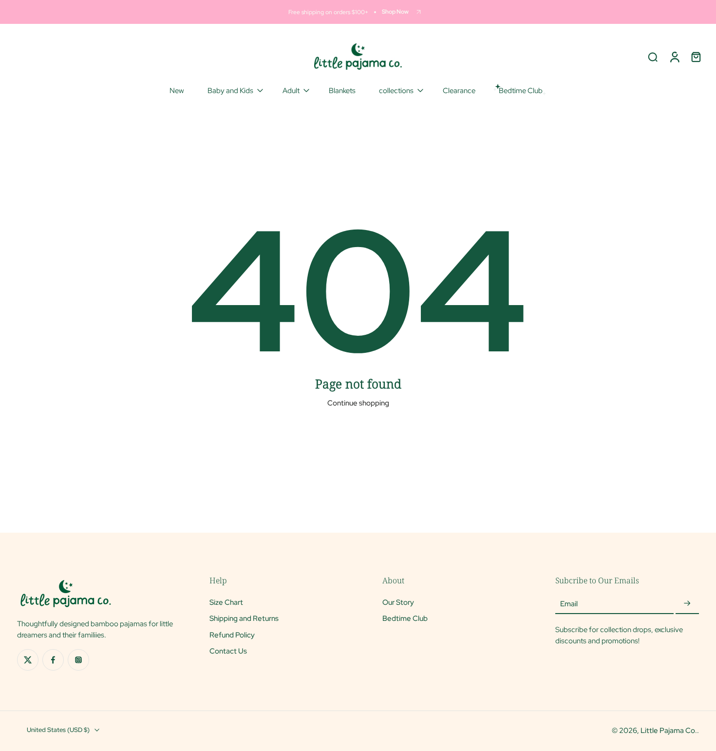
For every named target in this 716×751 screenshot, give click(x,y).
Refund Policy (232, 634)
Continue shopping (358, 403)
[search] (652, 56)
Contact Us (228, 651)
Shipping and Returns (244, 618)
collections (396, 90)
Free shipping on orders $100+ (328, 12)
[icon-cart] (695, 56)
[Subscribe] (687, 603)
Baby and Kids (230, 90)
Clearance (459, 90)
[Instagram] (78, 660)
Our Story (398, 602)
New (177, 90)
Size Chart (226, 602)
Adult (291, 90)
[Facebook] (53, 660)
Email (569, 603)
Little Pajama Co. (669, 730)
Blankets (342, 90)
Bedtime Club (405, 618)
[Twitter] (27, 660)
